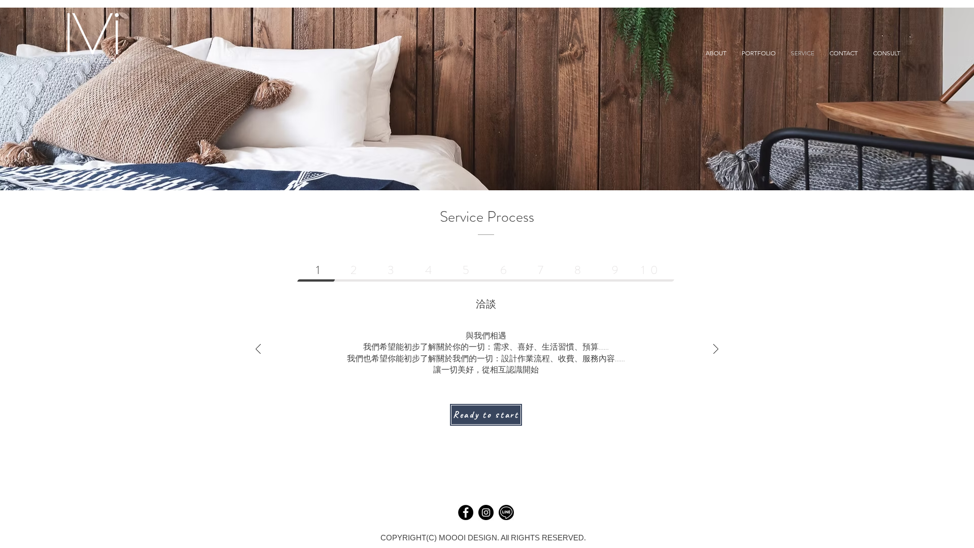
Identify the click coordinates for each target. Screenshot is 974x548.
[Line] (506, 512)
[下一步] (715, 350)
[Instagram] (486, 512)
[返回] (258, 350)
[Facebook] (465, 512)
